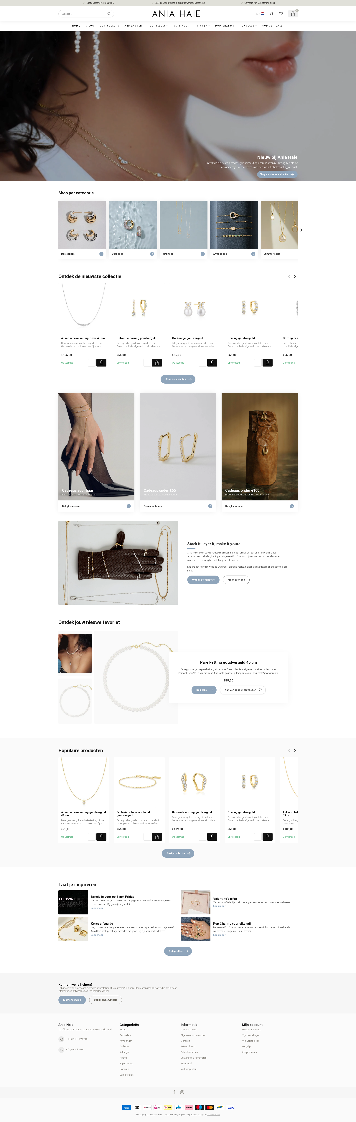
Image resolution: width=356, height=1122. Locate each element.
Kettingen (182, 26)
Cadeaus (248, 26)
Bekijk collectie (176, 853)
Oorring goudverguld (241, 338)
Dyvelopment (213, 1114)
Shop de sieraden (175, 379)
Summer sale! (273, 26)
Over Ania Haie (188, 1029)
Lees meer (97, 908)
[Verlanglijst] (281, 13)
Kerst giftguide (102, 923)
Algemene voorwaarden (193, 1035)
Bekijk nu (201, 690)
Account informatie (251, 1029)
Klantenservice (72, 999)
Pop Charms (224, 26)
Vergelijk (246, 1046)
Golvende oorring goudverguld (136, 338)
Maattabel (186, 1063)
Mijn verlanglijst (250, 1040)
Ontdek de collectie (203, 579)
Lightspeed (180, 1114)
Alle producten (249, 1052)
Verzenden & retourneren (194, 1057)
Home (76, 26)
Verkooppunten (189, 1069)
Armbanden (133, 26)
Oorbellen (158, 26)
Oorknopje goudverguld (187, 338)
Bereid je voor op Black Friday (112, 896)
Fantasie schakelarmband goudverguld (133, 814)
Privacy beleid (188, 1046)
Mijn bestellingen (251, 1035)
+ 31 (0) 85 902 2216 (76, 1039)
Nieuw (90, 26)
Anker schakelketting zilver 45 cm (83, 338)
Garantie (185, 1040)
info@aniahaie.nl (75, 1049)
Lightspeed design (195, 1114)
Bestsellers (109, 26)
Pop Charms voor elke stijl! (232, 923)
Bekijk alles (175, 951)
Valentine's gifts (225, 899)
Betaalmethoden (189, 1052)
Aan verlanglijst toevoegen (240, 690)
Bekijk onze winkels (105, 999)
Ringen (202, 26)
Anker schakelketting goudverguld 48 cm (83, 814)
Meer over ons (236, 579)
